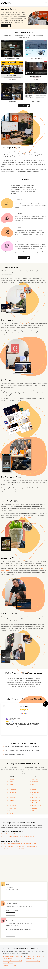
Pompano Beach (36, 805)
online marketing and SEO (23, 517)
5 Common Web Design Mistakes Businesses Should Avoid (18, 836)
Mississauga (13, 789)
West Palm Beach (37, 811)
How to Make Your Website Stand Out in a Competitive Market (20, 846)
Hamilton (12, 813)
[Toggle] (3, 746)
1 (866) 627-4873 (15, 893)
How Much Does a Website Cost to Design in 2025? (17, 839)
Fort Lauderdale (36, 795)
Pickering (12, 803)
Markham (12, 787)
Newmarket (13, 792)
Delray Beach (35, 803)
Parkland (34, 808)
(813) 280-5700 (13, 931)
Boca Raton (35, 792)
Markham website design (9, 965)
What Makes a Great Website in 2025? (13, 849)
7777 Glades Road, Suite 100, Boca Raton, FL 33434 (19, 923)
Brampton (12, 784)
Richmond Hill (13, 805)
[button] (46, 3)
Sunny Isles (35, 779)
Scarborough (13, 808)
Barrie (11, 781)
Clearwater (35, 781)
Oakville (12, 795)
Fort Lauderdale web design (33, 961)
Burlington (12, 797)
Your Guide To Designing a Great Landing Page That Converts (19, 843)
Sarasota (34, 789)
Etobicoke (12, 800)
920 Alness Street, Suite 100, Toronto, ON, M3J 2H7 (19, 906)
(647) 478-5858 (13, 910)
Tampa (34, 787)
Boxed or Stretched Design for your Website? (15, 833)
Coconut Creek (36, 800)
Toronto (12, 779)
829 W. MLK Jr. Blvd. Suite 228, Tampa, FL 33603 (18, 929)
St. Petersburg (36, 797)
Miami (34, 784)
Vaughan (12, 811)
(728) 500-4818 (13, 925)
